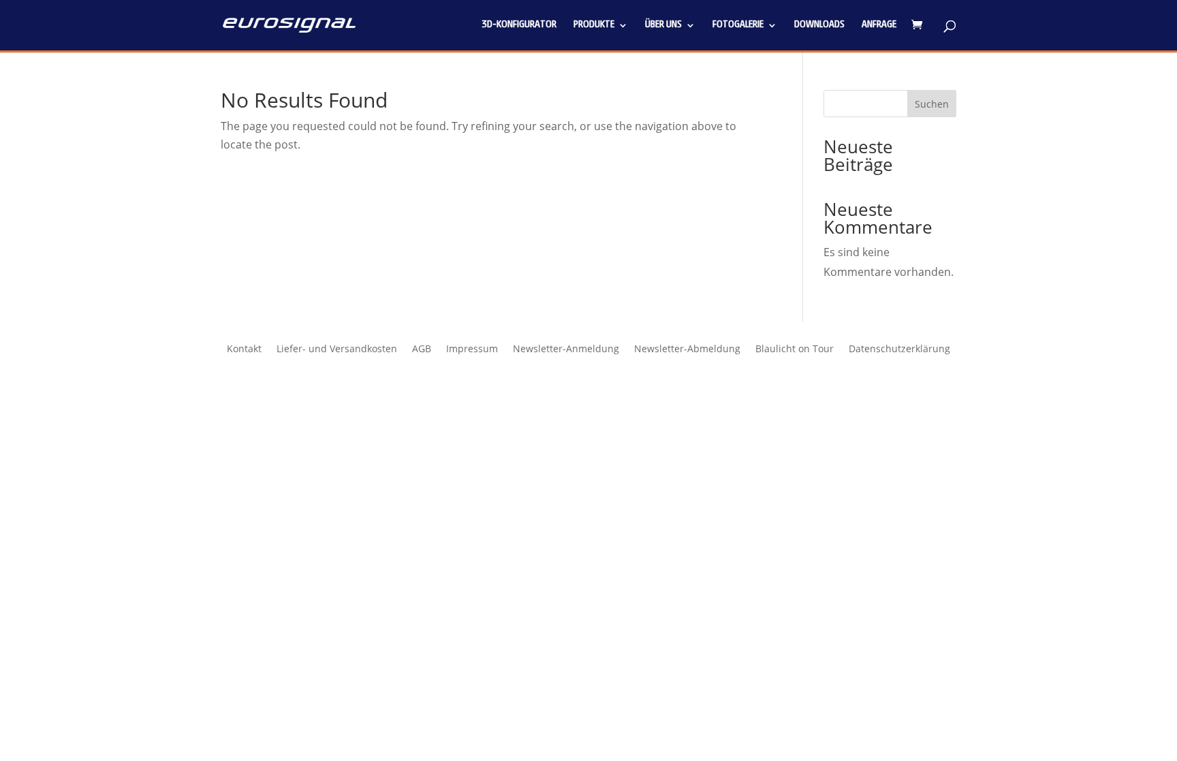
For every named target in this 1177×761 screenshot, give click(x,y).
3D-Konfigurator (519, 25)
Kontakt (244, 349)
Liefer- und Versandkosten (337, 349)
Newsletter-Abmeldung (687, 349)
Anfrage (879, 25)
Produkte (594, 25)
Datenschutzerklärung (899, 349)
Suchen (932, 103)
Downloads (819, 25)
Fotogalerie (738, 25)
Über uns (663, 25)
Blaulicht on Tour (794, 349)
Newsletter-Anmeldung (566, 349)
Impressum (472, 349)
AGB (421, 349)
